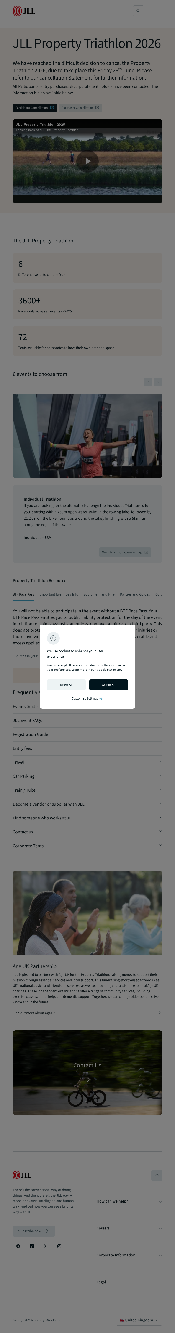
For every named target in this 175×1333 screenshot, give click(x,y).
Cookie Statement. (109, 670)
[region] (87, 667)
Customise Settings (87, 698)
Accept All (109, 685)
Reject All (66, 685)
